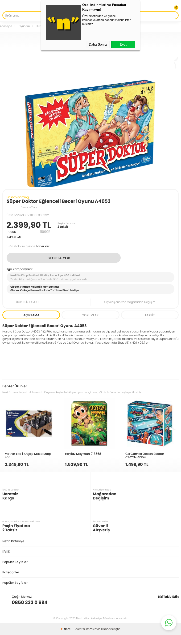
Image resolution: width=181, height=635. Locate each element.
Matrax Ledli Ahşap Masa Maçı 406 (28, 455)
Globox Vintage (20, 290)
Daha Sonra (98, 44)
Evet (123, 44)
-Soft (65, 629)
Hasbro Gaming (18, 197)
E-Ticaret (76, 629)
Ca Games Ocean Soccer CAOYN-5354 (144, 455)
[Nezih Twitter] (167, 602)
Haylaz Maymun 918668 (83, 454)
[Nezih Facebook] (175, 602)
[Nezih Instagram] (160, 602)
